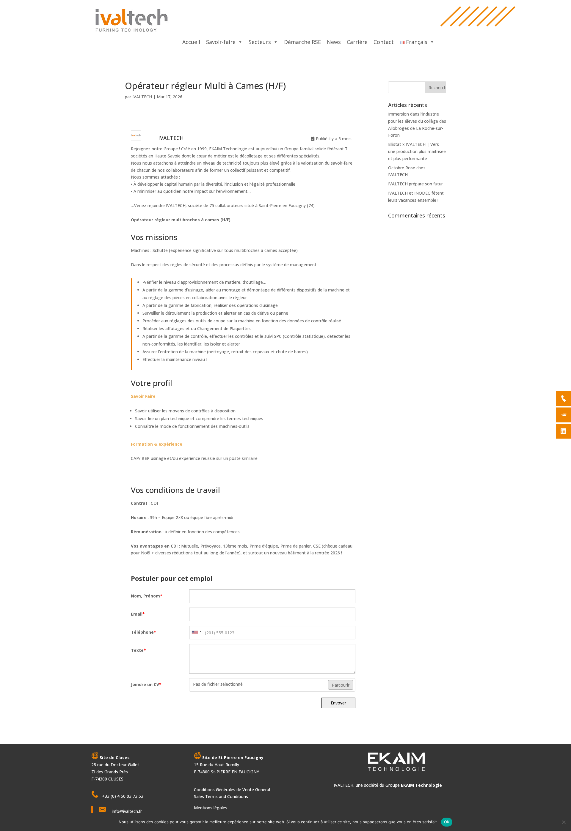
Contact (384, 41)
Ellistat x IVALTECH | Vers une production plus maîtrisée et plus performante (417, 151)
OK (447, 821)
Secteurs (260, 41)
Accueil (191, 41)
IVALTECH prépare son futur (415, 184)
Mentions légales (210, 807)
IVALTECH (142, 97)
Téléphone (143, 632)
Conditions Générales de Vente (224, 789)
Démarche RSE (302, 41)
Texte (138, 650)
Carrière (357, 41)
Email (138, 614)
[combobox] (196, 632)
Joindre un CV (146, 684)
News (334, 41)
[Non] (564, 822)
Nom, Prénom (146, 596)
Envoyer (338, 703)
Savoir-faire (221, 41)
